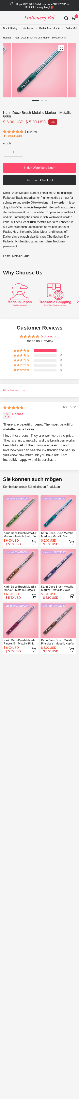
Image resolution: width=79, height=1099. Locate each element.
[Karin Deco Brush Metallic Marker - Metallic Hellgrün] (20, 513)
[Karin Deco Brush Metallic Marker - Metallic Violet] (58, 566)
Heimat (7, 37)
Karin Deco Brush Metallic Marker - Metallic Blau (57, 534)
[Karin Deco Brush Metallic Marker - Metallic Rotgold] (20, 566)
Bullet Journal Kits (49, 28)
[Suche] (66, 18)
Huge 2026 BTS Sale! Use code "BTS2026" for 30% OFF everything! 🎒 (43, 6)
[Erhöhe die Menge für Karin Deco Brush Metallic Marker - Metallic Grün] (20, 152)
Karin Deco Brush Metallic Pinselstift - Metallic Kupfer (57, 642)
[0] (73, 18)
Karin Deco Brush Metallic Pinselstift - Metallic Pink (20, 642)
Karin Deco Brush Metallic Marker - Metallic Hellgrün (20, 534)
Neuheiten (28, 28)
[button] (13, 132)
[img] (13, 408)
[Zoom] (61, 48)
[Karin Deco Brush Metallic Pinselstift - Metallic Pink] (20, 620)
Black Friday (10, 28)
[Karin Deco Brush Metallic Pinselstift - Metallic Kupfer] (58, 620)
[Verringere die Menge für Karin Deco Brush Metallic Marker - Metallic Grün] (6, 152)
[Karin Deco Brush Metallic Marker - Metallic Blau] (58, 513)
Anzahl (7, 143)
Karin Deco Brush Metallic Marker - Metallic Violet (57, 588)
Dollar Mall (71, 28)
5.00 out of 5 (50, 336)
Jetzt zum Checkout (39, 180)
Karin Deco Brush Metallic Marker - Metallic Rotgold (20, 588)
